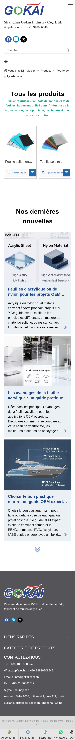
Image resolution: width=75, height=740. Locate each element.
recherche (67, 50)
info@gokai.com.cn (27, 676)
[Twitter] (23, 39)
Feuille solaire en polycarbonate (52, 162)
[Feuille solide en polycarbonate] (20, 141)
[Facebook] (8, 39)
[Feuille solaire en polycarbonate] (55, 141)
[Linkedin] (16, 39)
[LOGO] (24, 8)
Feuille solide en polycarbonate (17, 162)
